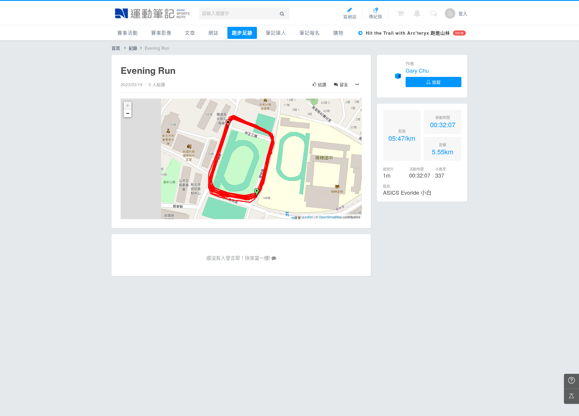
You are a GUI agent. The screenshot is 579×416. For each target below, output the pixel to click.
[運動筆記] (152, 13)
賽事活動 (127, 32)
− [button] (127, 113)
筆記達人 (276, 32)
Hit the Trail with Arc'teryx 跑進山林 (414, 33)
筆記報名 (309, 32)
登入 (462, 13)
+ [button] (127, 105)
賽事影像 (161, 32)
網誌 (213, 32)
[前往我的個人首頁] (450, 13)
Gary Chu (417, 70)
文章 (190, 32)
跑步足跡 (242, 32)
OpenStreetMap (330, 216)
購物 (338, 32)
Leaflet (308, 216)
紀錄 (133, 48)
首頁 (116, 48)
